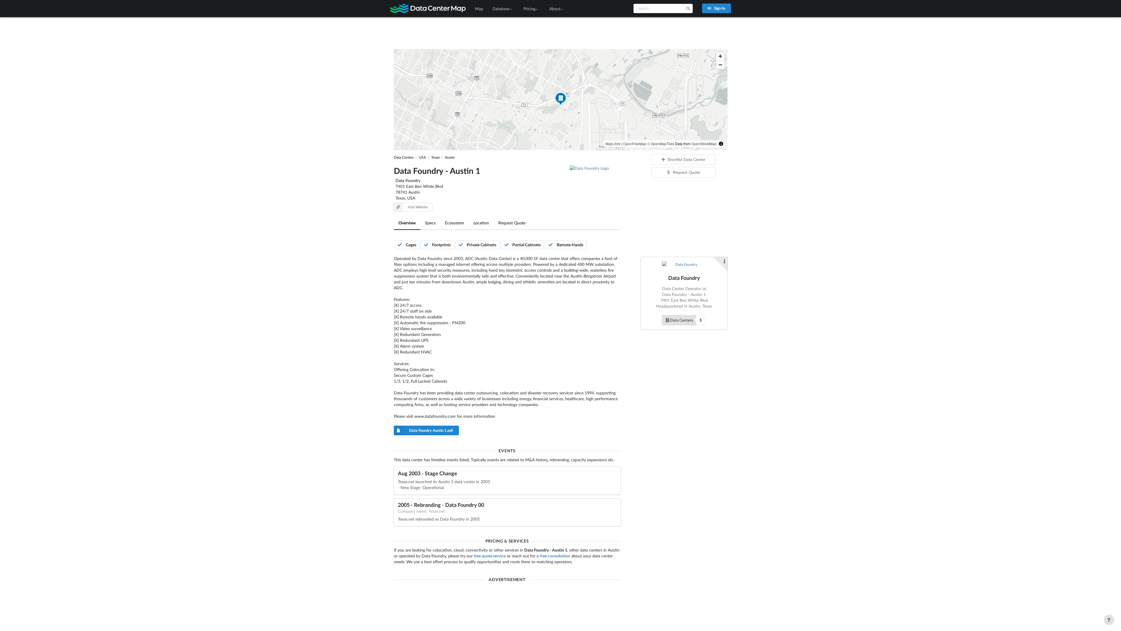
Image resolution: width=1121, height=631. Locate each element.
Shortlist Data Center (686, 159)
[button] (560, 100)
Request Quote (511, 222)
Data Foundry (408, 180)
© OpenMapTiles (660, 143)
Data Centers (681, 320)
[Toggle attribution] (721, 143)
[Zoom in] (720, 56)
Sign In (719, 8)
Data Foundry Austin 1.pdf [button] (431, 430)
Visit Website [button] (418, 207)
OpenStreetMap (703, 143)
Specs (430, 222)
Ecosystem (454, 222)
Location (481, 222)
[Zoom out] (720, 64)
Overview (407, 222)
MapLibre (613, 143)
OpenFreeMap (634, 143)
